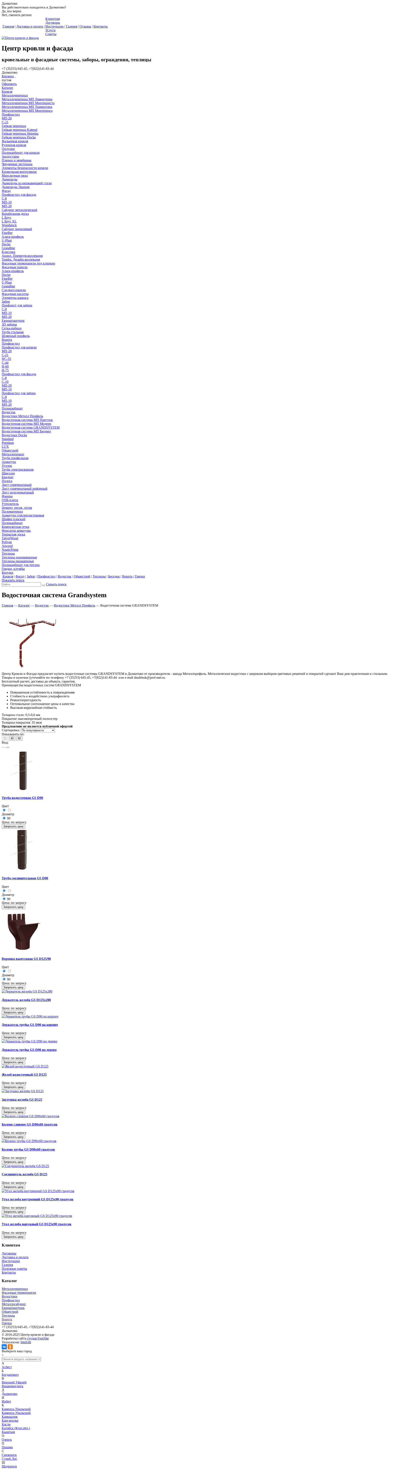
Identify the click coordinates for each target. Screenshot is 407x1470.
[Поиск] (43, 585)
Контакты (9, 1272)
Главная (7, 605)
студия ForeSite (38, 1338)
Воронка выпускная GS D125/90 (26, 959)
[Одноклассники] (10, 1346)
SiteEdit (25, 1342)
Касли (6, 1424)
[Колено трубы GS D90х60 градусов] (29, 1141)
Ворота (7, 1319)
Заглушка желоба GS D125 (22, 1099)
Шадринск (9, 1466)
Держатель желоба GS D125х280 (26, 1000)
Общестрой (10, 1311)
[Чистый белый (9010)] (9, 810)
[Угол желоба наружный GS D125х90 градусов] (37, 1216)
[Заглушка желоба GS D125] (23, 1091)
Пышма (7, 1447)
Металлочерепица (15, 1289)
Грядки (7, 1323)
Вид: (5, 742)
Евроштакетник (13, 1308)
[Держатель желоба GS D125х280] (27, 991)
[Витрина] (3, 747)
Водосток (42, 605)
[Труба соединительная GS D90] (23, 870)
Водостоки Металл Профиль (74, 605)
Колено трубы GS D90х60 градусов (28, 1149)
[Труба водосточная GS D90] (23, 789)
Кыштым (8, 1432)
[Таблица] (7, 747)
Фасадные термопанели (19, 1292)
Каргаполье (10, 1420)
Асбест (7, 1367)
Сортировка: (11, 730)
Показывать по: (13, 734)
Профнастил (11, 1300)
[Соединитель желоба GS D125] (25, 1166)
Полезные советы (14, 1268)
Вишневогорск (12, 1386)
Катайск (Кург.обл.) (16, 1428)
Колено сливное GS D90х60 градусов (29, 1124)
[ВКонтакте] (4, 1346)
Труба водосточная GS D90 (22, 798)
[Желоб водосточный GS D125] (25, 1066)
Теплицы (8, 1315)
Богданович (10, 1374)
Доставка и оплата (15, 1257)
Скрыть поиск (56, 584)
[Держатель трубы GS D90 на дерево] (29, 1041)
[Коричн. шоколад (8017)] (4, 810)
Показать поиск (13, 580)
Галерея (7, 1265)
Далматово (9, 1394)
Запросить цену (13, 826)
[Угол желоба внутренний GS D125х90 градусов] (38, 1191)
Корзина (8, 76)
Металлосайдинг (14, 1304)
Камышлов (10, 1416)
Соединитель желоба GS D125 (24, 1174)
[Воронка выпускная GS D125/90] (23, 950)
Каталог (24, 605)
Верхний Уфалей (14, 1382)
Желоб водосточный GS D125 (24, 1074)
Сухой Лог (9, 1458)
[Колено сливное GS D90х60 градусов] (30, 1116)
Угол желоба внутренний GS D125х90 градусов (37, 1199)
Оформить (9, 84)
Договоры (9, 1253)
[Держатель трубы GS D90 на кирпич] (30, 1016)
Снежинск (9, 1455)
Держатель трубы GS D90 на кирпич (30, 1025)
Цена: (6, 822)
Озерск (7, 1439)
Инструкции (11, 1261)
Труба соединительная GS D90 (25, 878)
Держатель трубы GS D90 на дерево (29, 1050)
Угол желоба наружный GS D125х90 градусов (36, 1224)
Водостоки (9, 1296)
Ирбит (6, 1401)
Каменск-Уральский (16, 1409)
